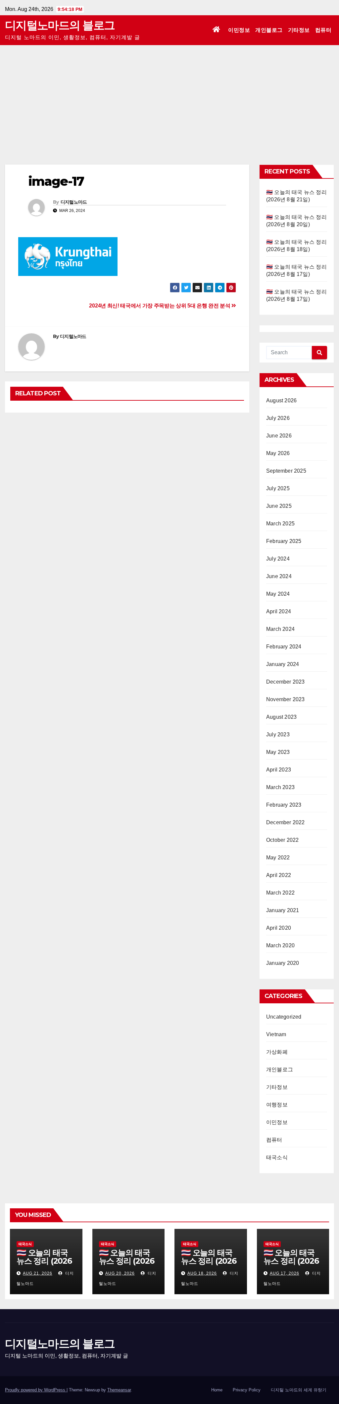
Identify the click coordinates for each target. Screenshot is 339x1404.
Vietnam (276, 1034)
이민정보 (239, 30)
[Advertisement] (169, 94)
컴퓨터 (323, 30)
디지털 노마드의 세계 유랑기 (298, 1389)
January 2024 (282, 664)
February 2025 (284, 541)
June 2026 (279, 435)
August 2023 (281, 717)
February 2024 (284, 646)
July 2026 (278, 418)
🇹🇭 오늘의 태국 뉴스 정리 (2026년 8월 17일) (291, 1261)
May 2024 (278, 594)
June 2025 (279, 506)
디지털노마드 (74, 202)
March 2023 (280, 787)
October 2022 (282, 840)
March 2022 (280, 893)
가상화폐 (277, 1052)
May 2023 (278, 752)
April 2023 (278, 769)
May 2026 (278, 453)
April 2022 (278, 875)
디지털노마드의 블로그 (60, 25)
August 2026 (281, 400)
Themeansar (119, 1389)
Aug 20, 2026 (120, 1273)
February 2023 (284, 805)
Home (216, 1389)
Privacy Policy (247, 1389)
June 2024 (279, 576)
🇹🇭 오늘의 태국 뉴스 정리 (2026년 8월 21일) (44, 1261)
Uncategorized (284, 1017)
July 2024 (278, 559)
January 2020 (282, 963)
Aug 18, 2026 (202, 1273)
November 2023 (285, 699)
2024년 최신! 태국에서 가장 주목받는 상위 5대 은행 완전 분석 (160, 305)
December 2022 (285, 822)
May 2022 (278, 857)
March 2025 (280, 523)
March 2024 (280, 629)
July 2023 (278, 734)
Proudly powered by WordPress (36, 1389)
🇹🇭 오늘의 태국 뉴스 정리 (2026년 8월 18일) (208, 1261)
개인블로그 (269, 30)
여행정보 (277, 1104)
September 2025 (286, 471)
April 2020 (278, 928)
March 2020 (280, 945)
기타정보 (299, 30)
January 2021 (282, 910)
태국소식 (277, 1157)
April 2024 (278, 611)
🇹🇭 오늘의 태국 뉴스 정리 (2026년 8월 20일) (126, 1261)
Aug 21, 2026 (37, 1273)
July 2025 (278, 488)
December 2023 (285, 682)
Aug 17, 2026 (284, 1273)
